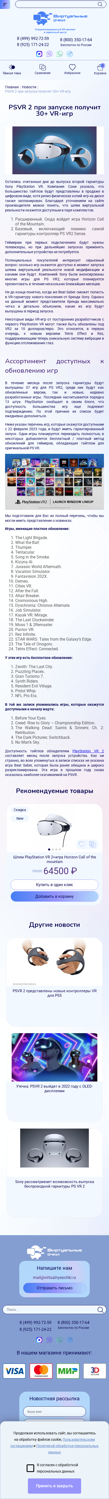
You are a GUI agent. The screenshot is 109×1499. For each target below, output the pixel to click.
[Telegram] (70, 54)
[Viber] (49, 54)
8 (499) (33, 38)
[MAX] (39, 54)
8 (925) (33, 44)
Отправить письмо (54, 1288)
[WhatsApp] (60, 54)
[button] (49, 849)
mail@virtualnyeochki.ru (54, 1277)
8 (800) (76, 42)
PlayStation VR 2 (88, 751)
